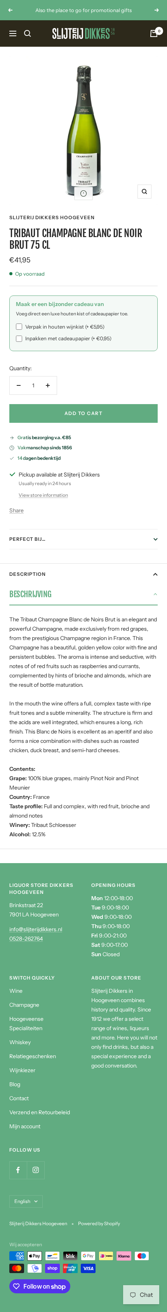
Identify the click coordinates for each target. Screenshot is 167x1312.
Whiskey (20, 1042)
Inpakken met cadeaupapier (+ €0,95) (68, 338)
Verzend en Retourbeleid (39, 1112)
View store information (43, 495)
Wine (16, 990)
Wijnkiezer (22, 1070)
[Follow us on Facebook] (18, 1170)
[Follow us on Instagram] (35, 1170)
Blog (14, 1084)
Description (27, 574)
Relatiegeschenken (32, 1056)
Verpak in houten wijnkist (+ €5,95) (64, 327)
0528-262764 (26, 938)
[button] (83, 193)
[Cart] (154, 33)
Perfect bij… (27, 539)
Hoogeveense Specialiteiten (26, 1023)
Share (16, 510)
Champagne (24, 1004)
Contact (19, 1098)
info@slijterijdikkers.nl (35, 929)
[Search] (27, 33)
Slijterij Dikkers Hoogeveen (52, 217)
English (22, 1201)
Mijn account (24, 1126)
